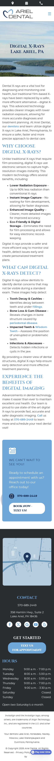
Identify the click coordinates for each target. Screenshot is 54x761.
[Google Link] (27, 624)
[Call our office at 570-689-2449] (41, 3)
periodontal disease (23, 323)
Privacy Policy (23, 753)
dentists (13, 126)
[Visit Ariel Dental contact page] (27, 562)
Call (39, 415)
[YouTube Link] (36, 624)
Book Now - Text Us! (22, 508)
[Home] (18, 13)
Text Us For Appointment (27, 648)
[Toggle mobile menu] (49, 13)
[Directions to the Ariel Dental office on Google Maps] (13, 3)
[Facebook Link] (9, 624)
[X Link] (18, 624)
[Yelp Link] (44, 624)
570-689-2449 (23, 419)
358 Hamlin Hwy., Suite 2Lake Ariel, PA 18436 (27, 614)
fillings (37, 307)
